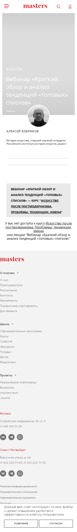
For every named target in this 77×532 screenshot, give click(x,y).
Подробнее (21, 523)
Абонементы (8, 300)
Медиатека (8, 362)
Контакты (6, 295)
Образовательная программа (18, 497)
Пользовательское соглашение (18, 492)
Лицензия (5, 503)
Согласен (56, 523)
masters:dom (9, 392)
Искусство (14, 68)
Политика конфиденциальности (18, 486)
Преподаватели (11, 285)
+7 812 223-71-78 (35, 462)
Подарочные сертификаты (18, 305)
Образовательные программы (21, 331)
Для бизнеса (8, 311)
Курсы (4, 336)
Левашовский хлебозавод (18, 382)
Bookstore (7, 387)
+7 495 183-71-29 (11, 426)
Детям (4, 357)
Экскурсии (7, 346)
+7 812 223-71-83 (11, 462)
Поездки (5, 352)
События (6, 341)
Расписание (8, 290)
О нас (4, 280)
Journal (5, 398)
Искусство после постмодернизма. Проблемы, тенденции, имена (36, 206)
